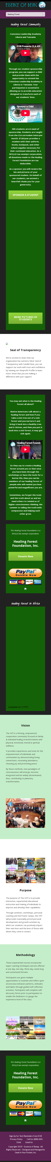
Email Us (29, 1142)
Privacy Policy (16, 1139)
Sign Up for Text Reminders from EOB (25, 1136)
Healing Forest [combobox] (13, 14)
